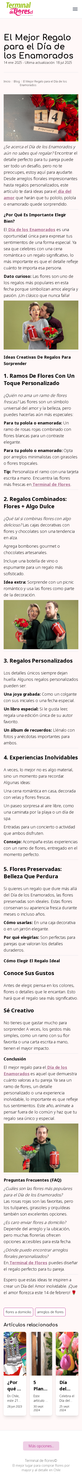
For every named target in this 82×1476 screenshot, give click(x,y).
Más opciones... (41, 1445)
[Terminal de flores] (20, 9)
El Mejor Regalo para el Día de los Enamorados (43, 83)
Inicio (7, 81)
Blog (17, 81)
